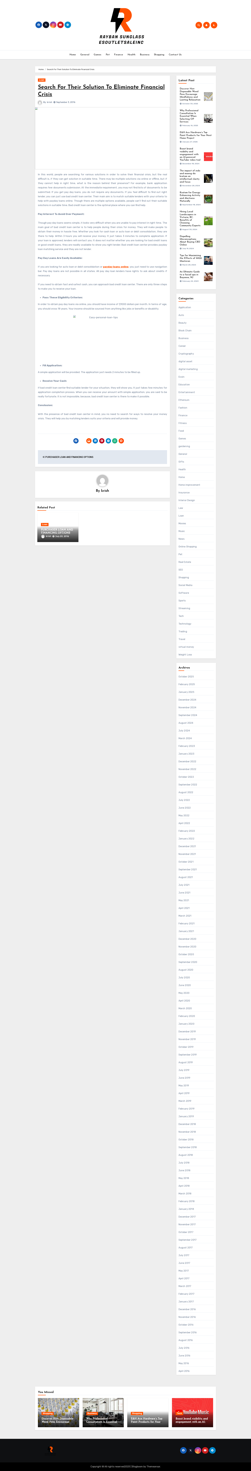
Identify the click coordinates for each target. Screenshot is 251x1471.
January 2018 (186, 1209)
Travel (182, 639)
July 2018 (184, 1162)
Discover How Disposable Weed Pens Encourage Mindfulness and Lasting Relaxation (190, 94)
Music (182, 531)
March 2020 (185, 1008)
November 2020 (187, 946)
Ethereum (184, 400)
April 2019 (184, 1093)
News (182, 539)
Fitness (183, 423)
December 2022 (187, 761)
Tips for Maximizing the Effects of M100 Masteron (191, 258)
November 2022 (187, 769)
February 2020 (187, 1016)
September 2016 (188, 1332)
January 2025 (186, 692)
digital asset (185, 361)
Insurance (184, 492)
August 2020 (186, 969)
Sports (182, 600)
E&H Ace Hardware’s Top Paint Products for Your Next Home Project (196, 135)
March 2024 (185, 738)
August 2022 (186, 792)
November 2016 (187, 1317)
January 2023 (186, 753)
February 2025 (187, 684)
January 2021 (186, 931)
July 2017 (184, 1255)
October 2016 (186, 1324)
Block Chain (185, 330)
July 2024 (184, 730)
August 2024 (186, 723)
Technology (185, 623)
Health (132, 55)
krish (49, 102)
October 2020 (186, 954)
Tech (181, 616)
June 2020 (185, 985)
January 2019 (186, 1116)
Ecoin (182, 376)
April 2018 (184, 1185)
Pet (108, 55)
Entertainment (187, 392)
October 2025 (186, 676)
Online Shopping (188, 546)
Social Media (185, 585)
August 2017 (186, 1247)
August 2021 (186, 877)
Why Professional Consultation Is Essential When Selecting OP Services (189, 116)
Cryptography (186, 353)
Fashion (183, 407)
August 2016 (186, 1340)
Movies (182, 523)
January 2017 (186, 1301)
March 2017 (185, 1286)
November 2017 (187, 1224)
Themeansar (153, 1466)
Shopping (159, 55)
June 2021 (184, 892)
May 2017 (184, 1270)
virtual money (186, 647)
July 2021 (184, 885)
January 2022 (186, 838)
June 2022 (185, 807)
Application (185, 307)
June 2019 (184, 1077)
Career (182, 346)
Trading (183, 631)
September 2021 (188, 869)
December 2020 (187, 939)
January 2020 (186, 1023)
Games (97, 55)
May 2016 (184, 1363)
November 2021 (187, 854)
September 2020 (188, 962)
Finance (118, 55)
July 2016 (184, 1348)
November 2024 (187, 707)
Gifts (181, 461)
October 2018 (186, 1139)
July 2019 (184, 1070)
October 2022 (186, 777)
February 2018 (187, 1201)
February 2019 (187, 1108)
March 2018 (185, 1193)
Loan (41, 80)
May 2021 (184, 900)
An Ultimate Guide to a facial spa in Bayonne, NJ (190, 275)
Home (72, 55)
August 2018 (186, 1155)
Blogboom (137, 1466)
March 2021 (185, 915)
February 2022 (187, 831)
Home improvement (189, 484)
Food (181, 430)
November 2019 (187, 1039)
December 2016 (187, 1309)
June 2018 (184, 1170)
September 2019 (188, 1054)
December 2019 (187, 1031)
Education (184, 384)
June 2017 (184, 1263)
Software (184, 593)
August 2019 (186, 1062)
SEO (181, 569)
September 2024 (188, 715)
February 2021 (187, 923)
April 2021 (184, 908)
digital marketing (188, 369)
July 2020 (184, 977)
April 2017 (184, 1278)
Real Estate (185, 562)
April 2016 (184, 1371)
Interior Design (187, 500)
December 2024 (187, 699)
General (84, 55)
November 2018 (187, 1131)
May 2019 (184, 1085)
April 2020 (184, 1000)
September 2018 (188, 1147)
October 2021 (186, 861)
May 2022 (184, 815)
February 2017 (186, 1294)
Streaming (184, 608)
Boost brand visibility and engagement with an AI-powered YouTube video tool (190, 154)
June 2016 (184, 1355)
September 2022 (188, 784)
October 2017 (186, 1232)
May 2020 (184, 993)
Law (181, 508)
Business (145, 55)
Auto (181, 315)
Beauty (183, 322)
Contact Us (175, 55)
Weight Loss (185, 654)
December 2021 (187, 846)
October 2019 (186, 1047)
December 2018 (187, 1124)
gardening (184, 446)
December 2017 (187, 1216)
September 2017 (188, 1239)
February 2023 (187, 746)
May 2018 (184, 1178)
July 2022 (184, 800)
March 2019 (185, 1101)
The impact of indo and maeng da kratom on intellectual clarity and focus (190, 176)
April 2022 (184, 823)
